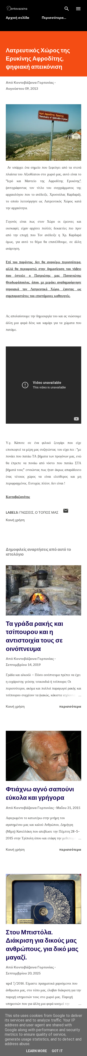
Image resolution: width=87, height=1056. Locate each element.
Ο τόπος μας (46, 512)
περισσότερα (70, 706)
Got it (57, 1051)
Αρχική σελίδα (17, 17)
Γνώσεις (26, 512)
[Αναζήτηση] (67, 9)
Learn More (36, 1051)
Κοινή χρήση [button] (15, 520)
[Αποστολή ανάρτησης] (66, 512)
